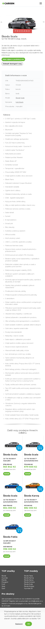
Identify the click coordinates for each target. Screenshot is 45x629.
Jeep (3, 586)
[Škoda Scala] (12, 443)
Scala (22, 98)
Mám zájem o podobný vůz (13, 59)
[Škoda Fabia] (12, 526)
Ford (3, 584)
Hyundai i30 (28, 588)
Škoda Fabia (28, 576)
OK (28, 624)
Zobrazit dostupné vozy (12, 64)
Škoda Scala (28, 584)
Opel (3, 588)
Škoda (18, 98)
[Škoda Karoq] (33, 485)
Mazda (4, 580)
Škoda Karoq (28, 580)
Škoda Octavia (29, 582)
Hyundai (5, 578)
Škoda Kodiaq (29, 586)
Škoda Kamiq (29, 578)
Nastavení (19, 624)
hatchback (19, 102)
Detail (6, 474)
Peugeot (5, 582)
